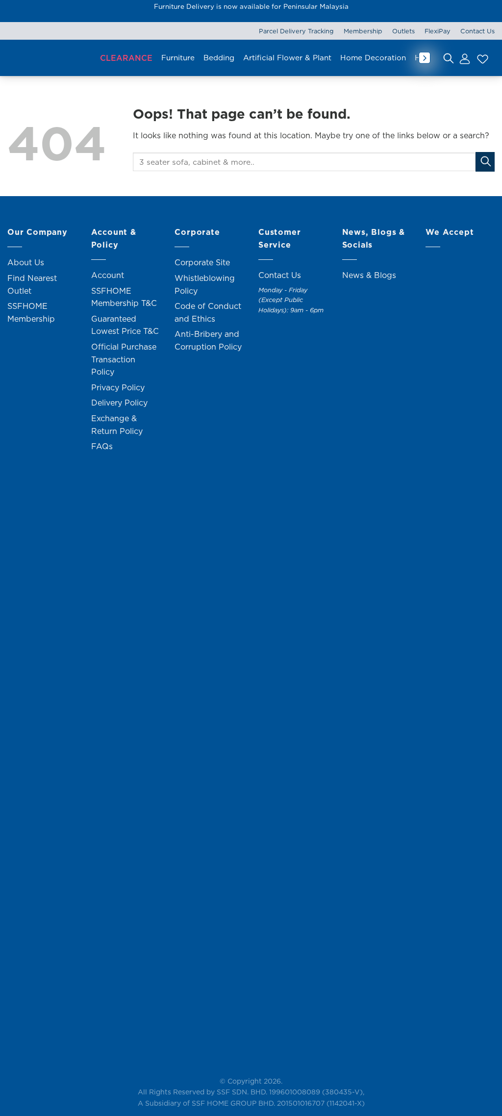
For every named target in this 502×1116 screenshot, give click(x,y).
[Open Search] (448, 58)
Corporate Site (202, 262)
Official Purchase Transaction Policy (123, 359)
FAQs (102, 446)
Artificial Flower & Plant (287, 57)
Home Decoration (373, 57)
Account (107, 275)
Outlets (403, 30)
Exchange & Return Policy (117, 424)
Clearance (126, 57)
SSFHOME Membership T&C (124, 297)
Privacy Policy (118, 387)
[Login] (464, 58)
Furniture (178, 57)
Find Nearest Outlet (32, 284)
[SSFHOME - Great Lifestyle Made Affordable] (49, 58)
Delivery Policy (119, 402)
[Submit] (485, 161)
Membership (363, 30)
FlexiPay (438, 30)
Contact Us (477, 30)
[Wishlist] (481, 58)
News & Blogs (369, 275)
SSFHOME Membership (31, 312)
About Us (25, 262)
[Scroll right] (424, 58)
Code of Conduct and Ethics (208, 312)
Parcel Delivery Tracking (296, 30)
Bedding (218, 57)
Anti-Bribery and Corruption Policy (208, 340)
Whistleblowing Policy (205, 284)
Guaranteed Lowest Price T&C (125, 325)
